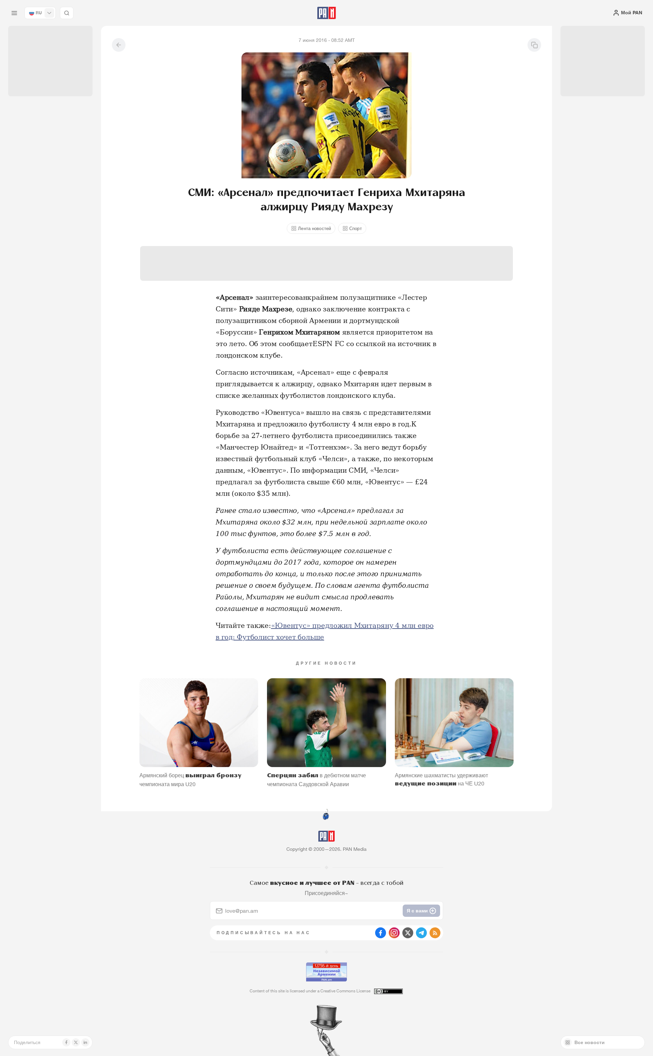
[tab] (410, 222)
